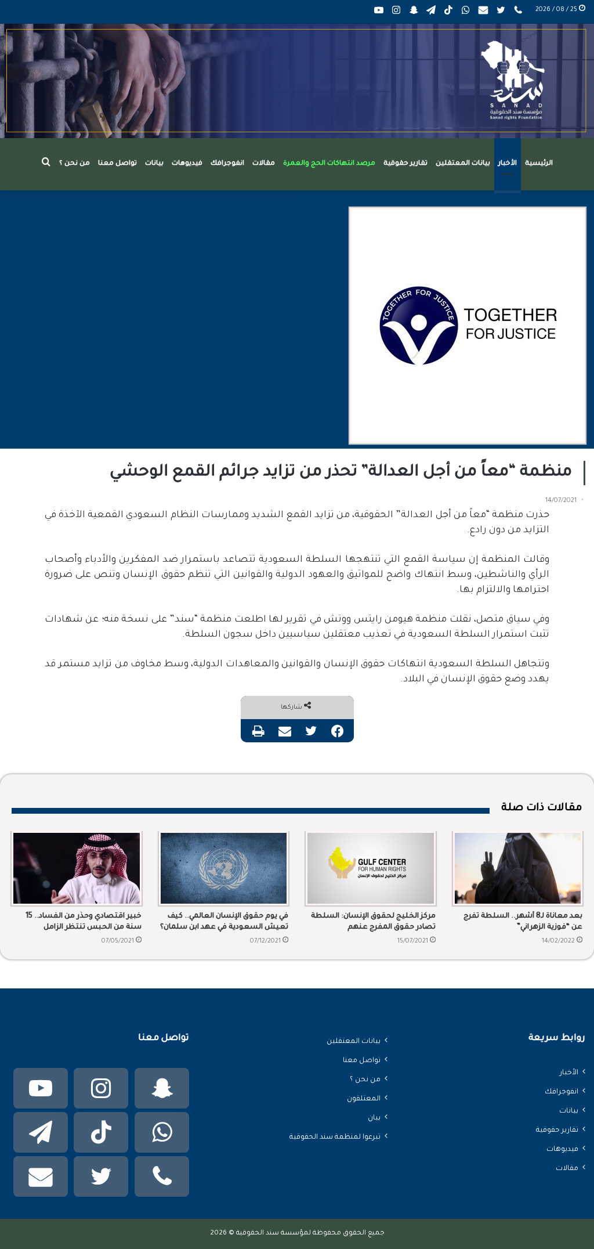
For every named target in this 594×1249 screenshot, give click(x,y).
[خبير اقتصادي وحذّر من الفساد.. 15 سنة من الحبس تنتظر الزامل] (77, 868)
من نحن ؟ (74, 164)
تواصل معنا (117, 164)
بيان (374, 1118)
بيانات (154, 164)
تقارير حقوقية (405, 164)
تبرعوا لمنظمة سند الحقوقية (335, 1138)
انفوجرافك (227, 164)
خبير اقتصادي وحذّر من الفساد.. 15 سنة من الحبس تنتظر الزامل (84, 922)
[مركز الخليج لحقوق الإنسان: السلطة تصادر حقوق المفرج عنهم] (371, 868)
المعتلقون (364, 1099)
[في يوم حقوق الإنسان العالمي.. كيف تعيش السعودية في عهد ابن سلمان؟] (224, 868)
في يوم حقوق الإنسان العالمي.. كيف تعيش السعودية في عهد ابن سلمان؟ (224, 922)
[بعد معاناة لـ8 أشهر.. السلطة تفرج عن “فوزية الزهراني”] (518, 868)
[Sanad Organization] (297, 81)
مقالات (263, 164)
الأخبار (507, 164)
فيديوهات (187, 164)
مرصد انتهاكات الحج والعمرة (329, 164)
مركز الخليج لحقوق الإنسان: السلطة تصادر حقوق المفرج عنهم (373, 922)
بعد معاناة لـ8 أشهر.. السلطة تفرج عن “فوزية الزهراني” (522, 922)
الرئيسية (539, 164)
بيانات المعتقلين (463, 164)
